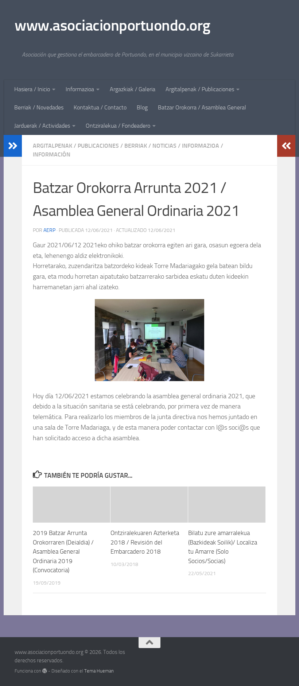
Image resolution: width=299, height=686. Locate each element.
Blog (142, 107)
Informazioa (80, 89)
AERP (49, 230)
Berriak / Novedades (38, 107)
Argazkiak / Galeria (132, 89)
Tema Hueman (99, 671)
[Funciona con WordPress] (44, 670)
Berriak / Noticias (150, 145)
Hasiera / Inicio (32, 89)
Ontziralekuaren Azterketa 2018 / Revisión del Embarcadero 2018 (144, 542)
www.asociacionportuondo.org (112, 25)
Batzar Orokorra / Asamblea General (202, 107)
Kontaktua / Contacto (100, 107)
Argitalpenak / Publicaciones (200, 89)
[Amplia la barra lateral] (13, 146)
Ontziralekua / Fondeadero (118, 125)
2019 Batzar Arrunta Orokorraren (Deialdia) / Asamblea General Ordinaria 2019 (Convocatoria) (63, 551)
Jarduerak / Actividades (42, 125)
